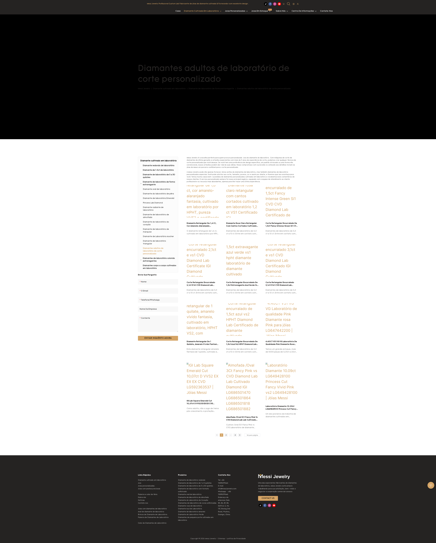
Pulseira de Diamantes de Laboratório (153, 517)
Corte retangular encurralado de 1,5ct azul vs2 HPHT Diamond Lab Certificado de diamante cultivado (242, 343)
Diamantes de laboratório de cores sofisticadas (197, 503)
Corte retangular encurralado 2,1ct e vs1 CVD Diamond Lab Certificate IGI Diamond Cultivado (202, 284)
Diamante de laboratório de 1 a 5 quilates (195, 483)
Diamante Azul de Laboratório (190, 509)
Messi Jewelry (144, 89)
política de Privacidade (236, 539)
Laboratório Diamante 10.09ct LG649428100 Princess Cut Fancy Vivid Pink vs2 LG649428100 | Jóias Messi (282, 408)
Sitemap (221, 539)
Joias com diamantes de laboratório (152, 509)
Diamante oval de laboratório (190, 494)
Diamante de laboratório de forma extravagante (211, 89)
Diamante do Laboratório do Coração (193, 500)
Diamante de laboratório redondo (191, 480)
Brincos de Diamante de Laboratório (152, 515)
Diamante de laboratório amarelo (191, 512)
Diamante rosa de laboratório (190, 506)
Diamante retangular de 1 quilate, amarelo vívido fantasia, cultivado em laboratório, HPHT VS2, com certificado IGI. (203, 343)
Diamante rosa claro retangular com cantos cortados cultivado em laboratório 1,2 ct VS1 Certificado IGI (241, 224)
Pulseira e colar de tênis (147, 494)
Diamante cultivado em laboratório (169, 89)
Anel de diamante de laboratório (151, 512)
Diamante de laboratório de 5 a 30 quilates (195, 486)
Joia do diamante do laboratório (256, 158)
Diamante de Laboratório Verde (191, 515)
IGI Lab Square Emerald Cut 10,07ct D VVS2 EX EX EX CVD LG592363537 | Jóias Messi (200, 402)
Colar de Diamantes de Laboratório (152, 523)
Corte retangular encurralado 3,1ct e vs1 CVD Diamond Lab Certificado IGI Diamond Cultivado (282, 284)
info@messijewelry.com (227, 489)
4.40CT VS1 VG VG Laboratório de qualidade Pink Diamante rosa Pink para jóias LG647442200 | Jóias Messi (281, 343)
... (230, 435)
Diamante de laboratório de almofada (193, 497)
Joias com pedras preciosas (149, 489)
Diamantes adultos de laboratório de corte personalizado (264, 89)
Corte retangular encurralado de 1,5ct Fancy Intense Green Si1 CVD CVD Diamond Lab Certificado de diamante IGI (281, 224)
